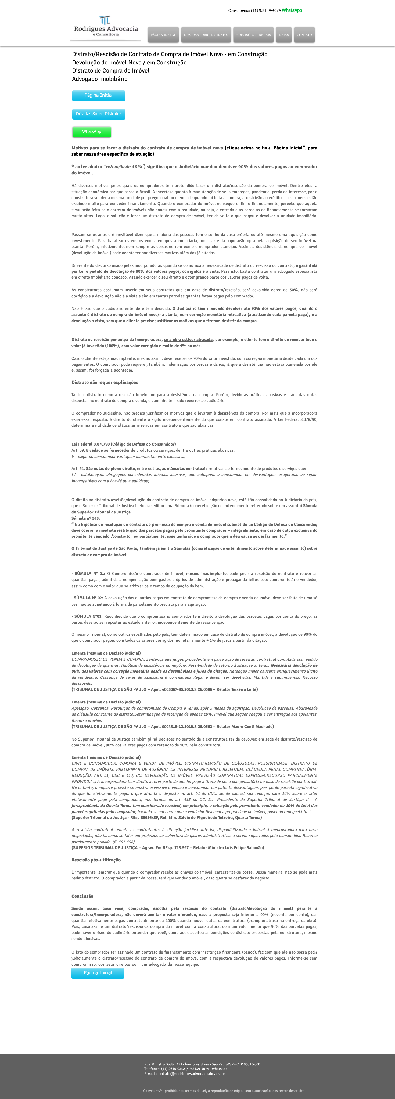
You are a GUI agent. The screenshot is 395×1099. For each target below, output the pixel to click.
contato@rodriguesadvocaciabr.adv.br (190, 1073)
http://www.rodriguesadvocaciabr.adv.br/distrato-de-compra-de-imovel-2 (117, 1014)
